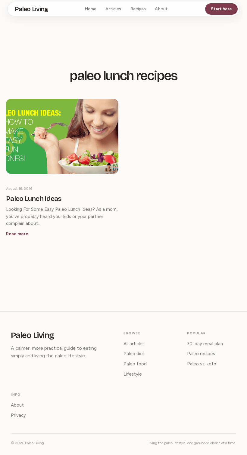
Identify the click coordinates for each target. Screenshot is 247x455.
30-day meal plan (205, 343)
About (161, 8)
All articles (134, 343)
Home (91, 8)
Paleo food (135, 364)
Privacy (18, 415)
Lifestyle (133, 374)
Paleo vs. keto (201, 364)
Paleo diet (134, 353)
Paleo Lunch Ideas (34, 199)
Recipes (138, 8)
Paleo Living (31, 9)
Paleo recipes (201, 353)
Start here (221, 8)
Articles (113, 8)
